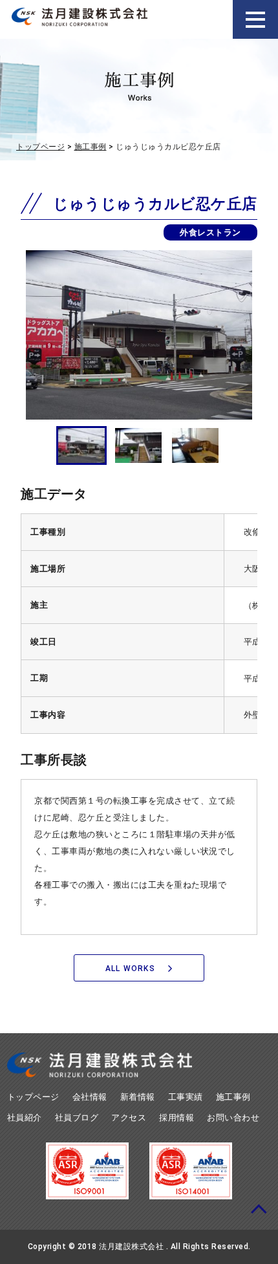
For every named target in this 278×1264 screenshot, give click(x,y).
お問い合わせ (233, 1117)
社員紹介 (24, 1117)
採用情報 (176, 1117)
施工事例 (90, 146)
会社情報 (89, 1097)
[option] (139, 335)
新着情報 (137, 1097)
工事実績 (185, 1097)
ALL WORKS (130, 968)
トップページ (40, 146)
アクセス (128, 1117)
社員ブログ (77, 1117)
